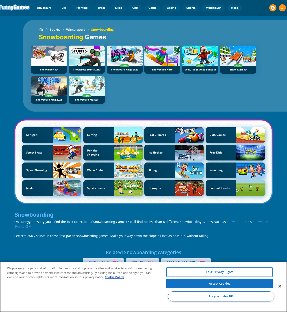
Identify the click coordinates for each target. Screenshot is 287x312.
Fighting (82, 7)
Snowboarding (102, 29)
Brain (101, 7)
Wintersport (75, 29)
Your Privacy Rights (219, 272)
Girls (135, 7)
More (234, 7)
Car (64, 7)
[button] (272, 7)
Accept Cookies (219, 283)
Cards (152, 7)
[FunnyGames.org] (41, 29)
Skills (118, 7)
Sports (191, 7)
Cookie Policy (114, 277)
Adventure (44, 7)
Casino (171, 7)
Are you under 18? (221, 296)
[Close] (280, 286)
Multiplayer (213, 7)
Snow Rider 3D (238, 222)
